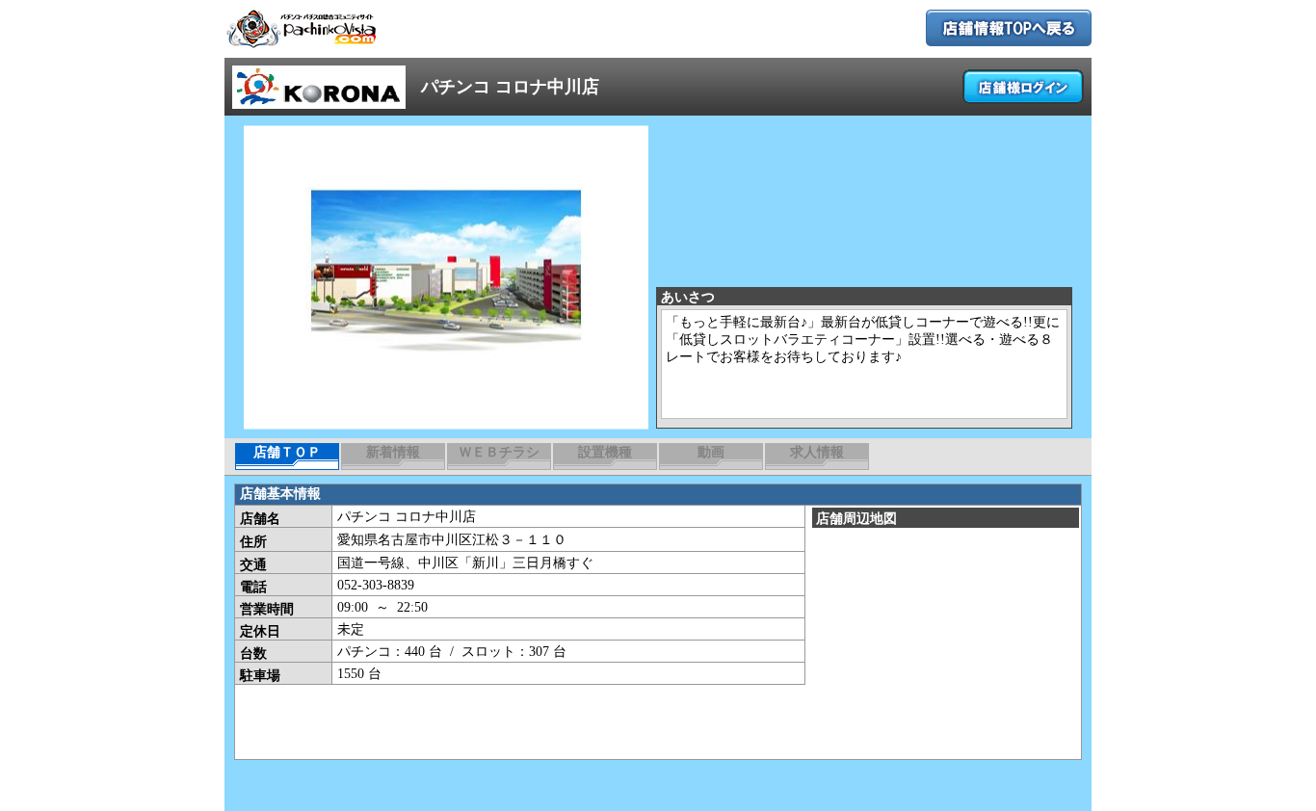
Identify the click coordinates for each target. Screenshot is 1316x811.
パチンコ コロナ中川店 (510, 86)
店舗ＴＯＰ (287, 452)
